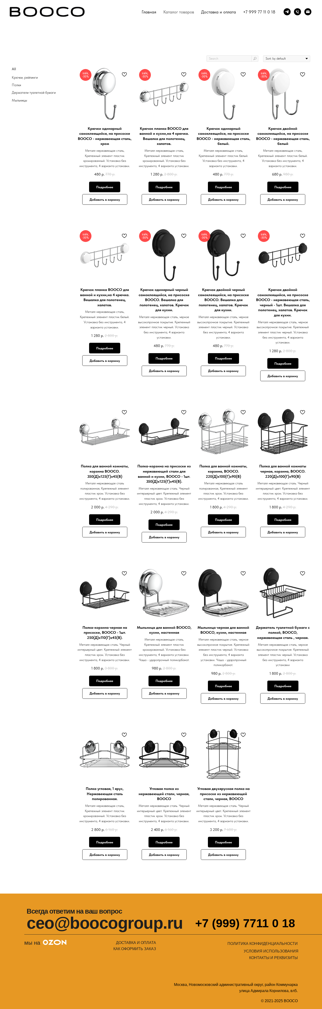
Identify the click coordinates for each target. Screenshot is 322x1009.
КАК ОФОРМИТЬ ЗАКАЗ (134, 949)
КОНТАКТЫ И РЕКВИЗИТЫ (273, 958)
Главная (149, 11)
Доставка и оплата (218, 11)
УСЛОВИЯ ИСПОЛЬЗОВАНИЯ (271, 951)
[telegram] (287, 11)
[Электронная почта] (307, 11)
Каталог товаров (178, 11)
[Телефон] (297, 11)
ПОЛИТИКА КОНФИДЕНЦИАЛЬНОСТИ (262, 944)
